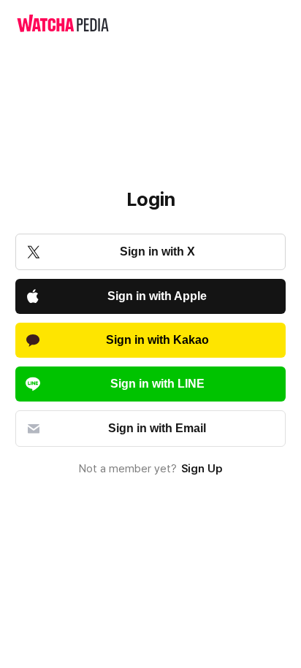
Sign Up (201, 468)
